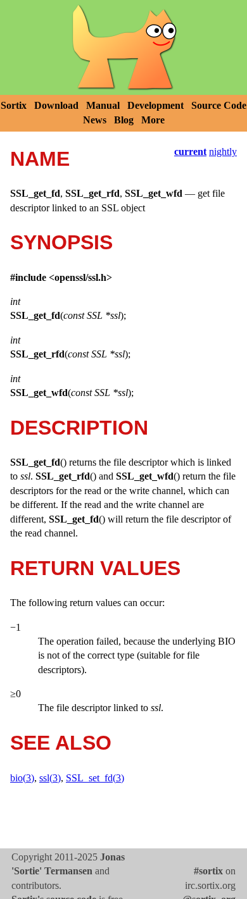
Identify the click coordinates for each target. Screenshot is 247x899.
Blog (124, 120)
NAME (40, 158)
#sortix (208, 870)
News (94, 120)
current (190, 151)
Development (155, 105)
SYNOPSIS (61, 242)
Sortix (14, 105)
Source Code (218, 105)
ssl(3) (50, 777)
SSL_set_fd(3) (95, 777)
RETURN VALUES (95, 568)
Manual (103, 105)
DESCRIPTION (79, 427)
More (153, 120)
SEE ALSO (60, 742)
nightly (223, 151)
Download (56, 105)
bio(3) (22, 777)
